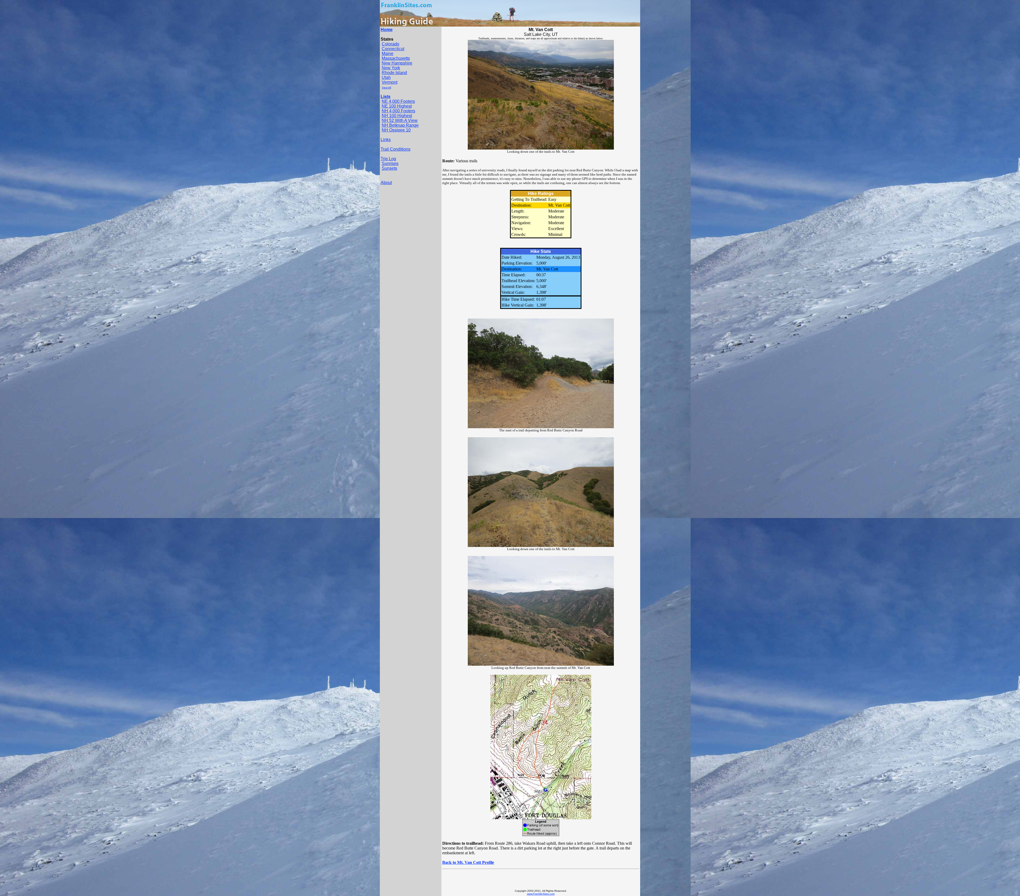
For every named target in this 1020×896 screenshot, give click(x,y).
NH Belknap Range (400, 125)
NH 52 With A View (400, 120)
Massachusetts (396, 58)
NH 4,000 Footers (398, 111)
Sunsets (389, 168)
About (386, 182)
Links (386, 139)
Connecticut (393, 48)
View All (386, 87)
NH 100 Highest (397, 115)
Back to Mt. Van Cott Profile (468, 862)
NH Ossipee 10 (396, 130)
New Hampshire (397, 63)
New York (391, 68)
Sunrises (390, 163)
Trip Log (388, 158)
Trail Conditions (395, 149)
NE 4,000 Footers (398, 101)
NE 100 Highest (397, 106)
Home (387, 29)
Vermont (389, 82)
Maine (387, 53)
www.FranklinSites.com (541, 893)
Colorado (390, 44)
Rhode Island (394, 72)
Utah (386, 77)
